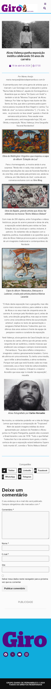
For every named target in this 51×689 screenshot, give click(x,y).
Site (3, 565)
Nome (5, 543)
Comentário (8, 510)
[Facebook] (5, 654)
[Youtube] (19, 654)
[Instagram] (26, 654)
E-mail (5, 554)
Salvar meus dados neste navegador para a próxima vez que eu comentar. (25, 580)
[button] (44, 8)
